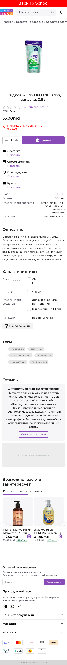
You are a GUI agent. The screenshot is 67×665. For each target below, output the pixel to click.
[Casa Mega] (6, 11)
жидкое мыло (45, 355)
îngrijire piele (17, 349)
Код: (5, 110)
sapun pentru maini (21, 355)
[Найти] (52, 12)
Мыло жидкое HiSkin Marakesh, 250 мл (17, 531)
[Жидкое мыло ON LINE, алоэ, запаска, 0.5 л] (33, 57)
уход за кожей (39, 362)
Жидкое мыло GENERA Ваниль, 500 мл (48, 531)
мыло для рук (18, 362)
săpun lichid (37, 349)
